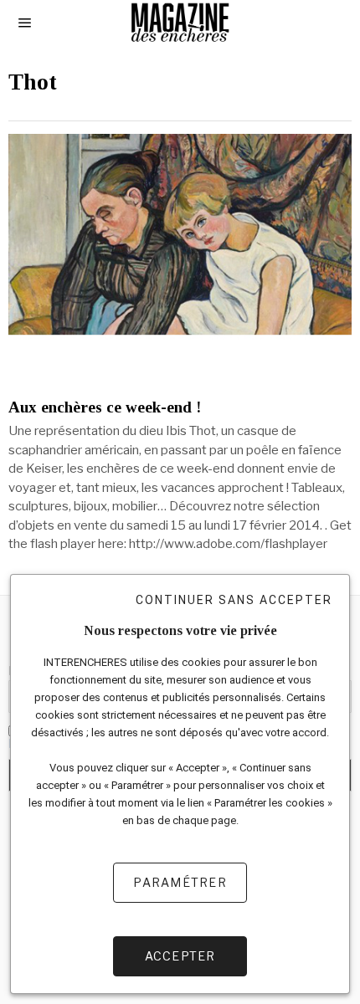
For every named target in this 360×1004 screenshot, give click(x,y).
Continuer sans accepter (234, 600)
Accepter (180, 956)
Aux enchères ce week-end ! (104, 407)
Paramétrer (180, 882)
